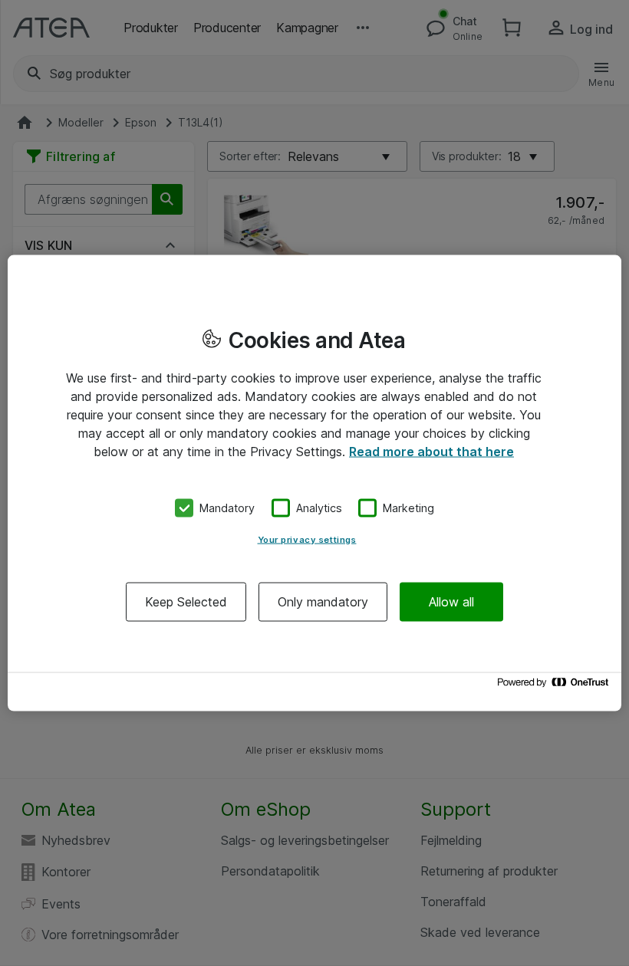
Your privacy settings (307, 539)
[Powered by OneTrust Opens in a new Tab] (555, 685)
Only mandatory (323, 601)
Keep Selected (186, 601)
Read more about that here (431, 451)
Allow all (451, 601)
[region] (314, 483)
